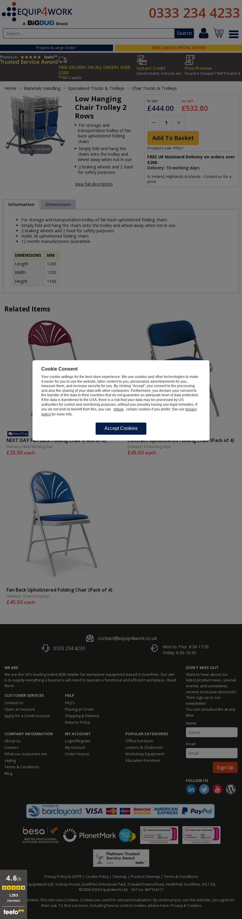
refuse (119, 409)
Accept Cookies (121, 428)
